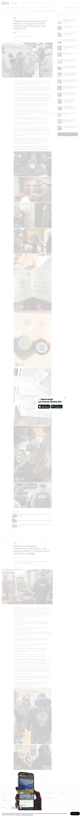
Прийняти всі (75, 813)
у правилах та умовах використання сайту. (24, 814)
